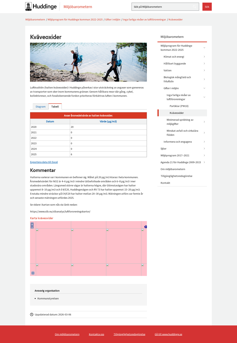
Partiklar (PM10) (179, 106)
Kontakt (165, 182)
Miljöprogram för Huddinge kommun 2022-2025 (75, 19)
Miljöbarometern (35, 19)
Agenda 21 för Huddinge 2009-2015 (181, 162)
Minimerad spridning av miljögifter (180, 121)
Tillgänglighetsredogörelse (176, 176)
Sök (207, 6)
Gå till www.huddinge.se (168, 334)
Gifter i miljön (112, 19)
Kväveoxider (176, 19)
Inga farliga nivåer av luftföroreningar (144, 19)
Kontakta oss (96, 334)
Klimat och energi (174, 56)
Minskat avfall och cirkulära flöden (182, 132)
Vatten (167, 70)
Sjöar (163, 148)
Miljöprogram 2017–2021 (175, 155)
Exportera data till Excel (44, 162)
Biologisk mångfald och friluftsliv (177, 79)
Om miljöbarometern (173, 169)
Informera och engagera (178, 141)
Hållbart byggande (175, 63)
